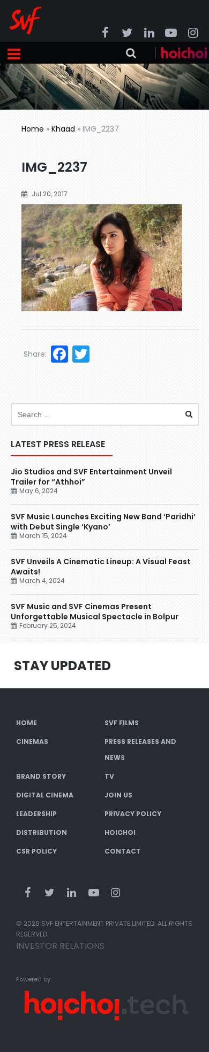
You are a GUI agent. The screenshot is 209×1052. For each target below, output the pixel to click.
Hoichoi (120, 832)
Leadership (36, 813)
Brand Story (41, 776)
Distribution (41, 832)
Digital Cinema (44, 795)
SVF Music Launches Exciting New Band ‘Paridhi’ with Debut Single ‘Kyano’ (103, 521)
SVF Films (121, 722)
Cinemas (32, 741)
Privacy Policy (132, 813)
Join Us (118, 795)
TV (109, 776)
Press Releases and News (140, 749)
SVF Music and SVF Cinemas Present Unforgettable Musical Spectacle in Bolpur (94, 611)
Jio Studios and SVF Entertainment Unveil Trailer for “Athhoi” (91, 476)
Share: (35, 354)
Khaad (63, 129)
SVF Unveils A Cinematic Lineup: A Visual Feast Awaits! (101, 566)
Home (32, 129)
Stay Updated (62, 665)
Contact (122, 851)
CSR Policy (36, 851)
